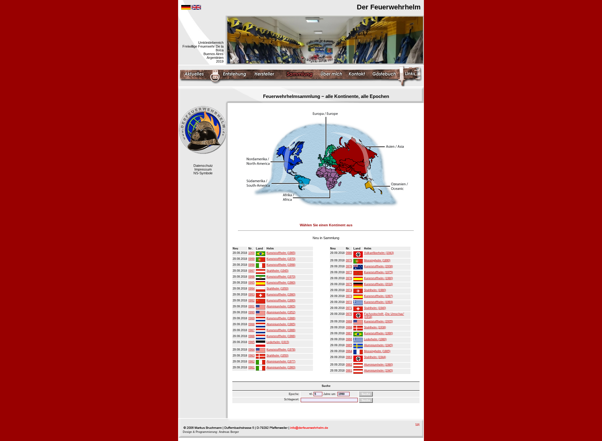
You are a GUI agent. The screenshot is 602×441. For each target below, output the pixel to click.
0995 (251, 282)
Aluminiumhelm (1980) (378, 364)
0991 (251, 306)
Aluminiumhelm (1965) (281, 306)
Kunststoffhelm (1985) (281, 252)
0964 (349, 351)
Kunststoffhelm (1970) (281, 258)
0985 (251, 342)
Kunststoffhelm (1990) (281, 300)
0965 (349, 345)
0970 (349, 313)
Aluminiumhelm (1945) (378, 345)
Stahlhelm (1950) (277, 288)
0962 (349, 364)
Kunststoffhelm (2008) (378, 266)
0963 (349, 357)
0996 (251, 276)
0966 (349, 339)
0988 (251, 324)
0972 (349, 302)
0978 (349, 266)
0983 (251, 355)
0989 (251, 318)
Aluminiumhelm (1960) (281, 367)
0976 (349, 278)
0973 (349, 296)
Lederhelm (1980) (375, 339)
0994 (251, 288)
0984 (251, 349)
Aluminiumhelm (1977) (281, 361)
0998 (251, 264)
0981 (251, 367)
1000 (251, 252)
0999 (251, 258)
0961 (349, 370)
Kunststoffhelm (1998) (281, 264)
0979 (349, 260)
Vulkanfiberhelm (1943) (379, 252)
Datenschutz (203, 165)
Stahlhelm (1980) (375, 290)
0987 (251, 330)
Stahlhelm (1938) (375, 327)
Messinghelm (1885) (377, 351)
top (417, 424)
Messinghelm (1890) (377, 260)
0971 (349, 308)
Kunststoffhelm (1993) (378, 302)
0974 (349, 290)
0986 (251, 336)
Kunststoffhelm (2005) (378, 321)
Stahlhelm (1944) (375, 357)
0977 (349, 272)
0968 (349, 327)
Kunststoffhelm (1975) (378, 272)
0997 (251, 270)
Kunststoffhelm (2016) (378, 284)
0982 (251, 361)
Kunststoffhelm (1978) (281, 349)
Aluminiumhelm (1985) (281, 324)
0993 (251, 294)
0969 (349, 321)
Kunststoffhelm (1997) (378, 296)
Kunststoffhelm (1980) (281, 282)
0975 (349, 284)
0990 (251, 312)
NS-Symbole (203, 173)
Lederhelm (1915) (278, 342)
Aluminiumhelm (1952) (281, 312)
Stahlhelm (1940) (375, 308)
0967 (349, 333)
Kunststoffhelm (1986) (281, 318)
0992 (251, 300)
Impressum (203, 169)
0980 (349, 252)
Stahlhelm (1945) (277, 270)
